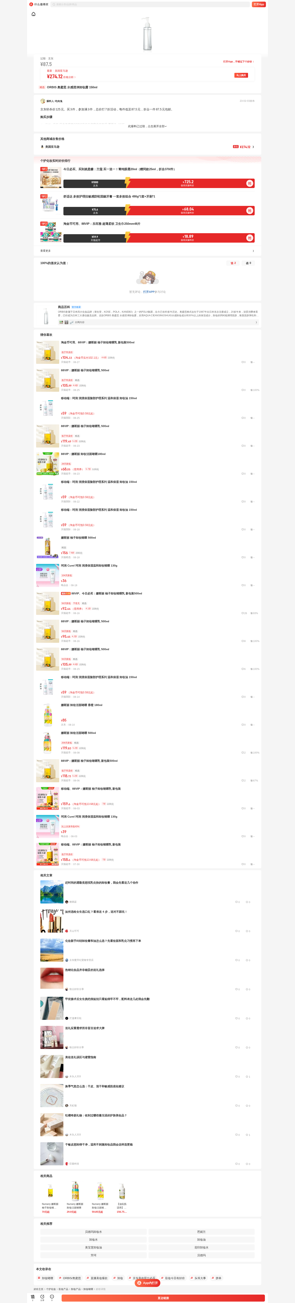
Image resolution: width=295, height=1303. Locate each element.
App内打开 (150, 1283)
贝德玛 (201, 1255)
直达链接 (163, 1298)
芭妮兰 (201, 1231)
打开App (259, 4)
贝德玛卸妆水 (93, 1231)
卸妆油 (201, 1239)
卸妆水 (93, 1239)
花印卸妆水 (201, 1247)
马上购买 (241, 75)
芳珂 (93, 1255)
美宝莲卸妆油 (93, 1247)
